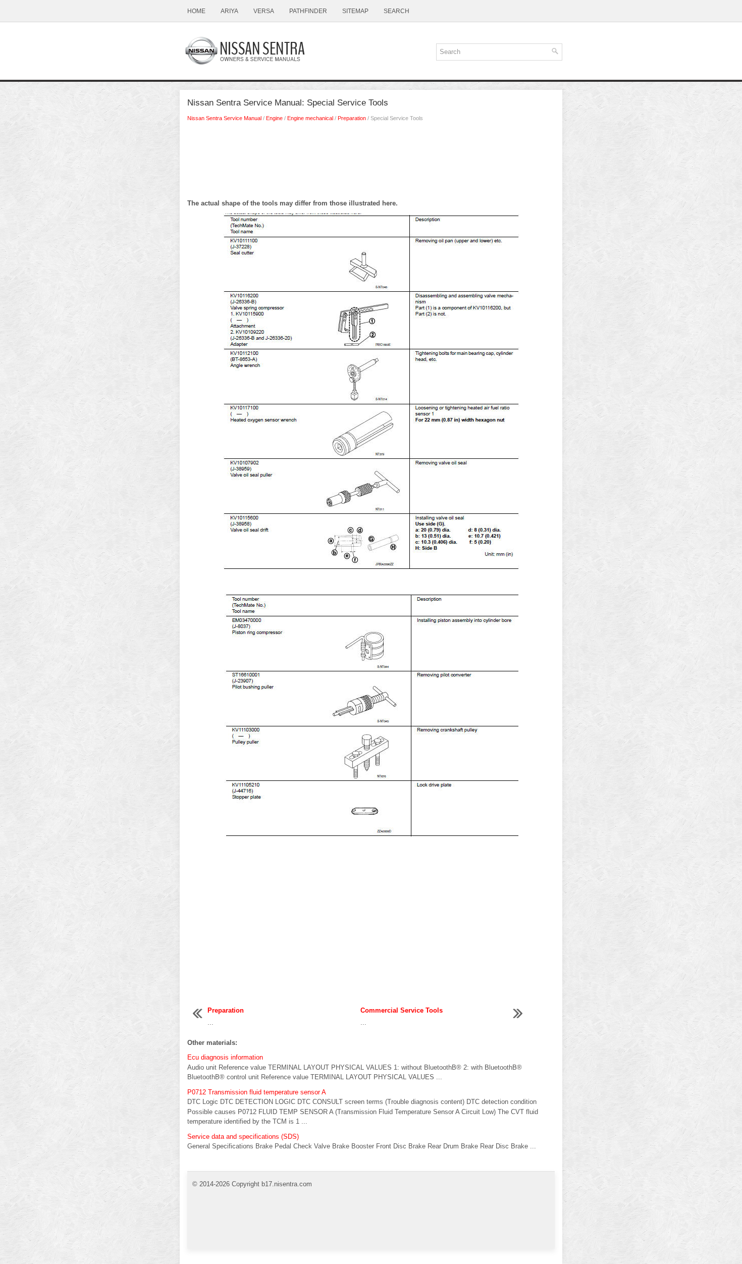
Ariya (229, 11)
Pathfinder (308, 11)
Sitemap (355, 11)
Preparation (352, 118)
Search (396, 11)
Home (196, 11)
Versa (263, 11)
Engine (274, 118)
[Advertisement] (371, 163)
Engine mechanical (310, 118)
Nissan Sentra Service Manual (224, 118)
